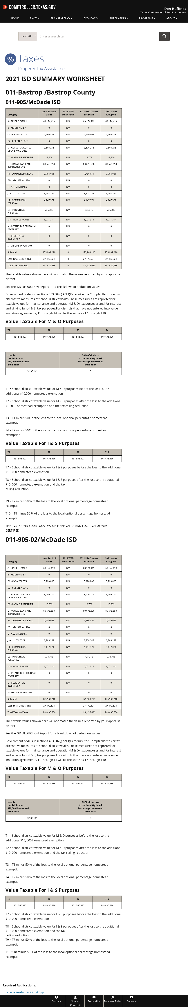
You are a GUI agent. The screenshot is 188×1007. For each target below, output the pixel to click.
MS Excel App (35, 992)
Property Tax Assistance (41, 68)
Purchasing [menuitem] (118, 18)
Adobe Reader (15, 992)
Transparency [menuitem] (60, 18)
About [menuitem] (170, 18)
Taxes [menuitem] (33, 18)
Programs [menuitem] (146, 18)
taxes (29, 58)
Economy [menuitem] (90, 18)
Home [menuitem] (15, 18)
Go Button (164, 36)
